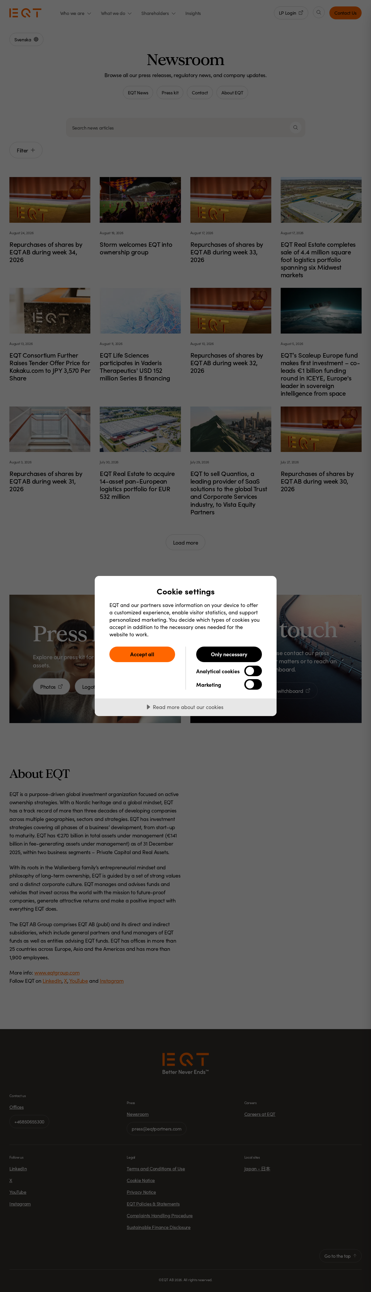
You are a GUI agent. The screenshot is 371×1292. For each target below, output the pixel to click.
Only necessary (229, 654)
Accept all (142, 654)
